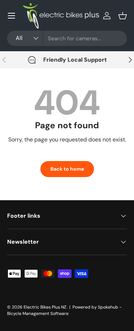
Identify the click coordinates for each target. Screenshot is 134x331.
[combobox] (67, 38)
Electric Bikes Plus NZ (45, 307)
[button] (122, 16)
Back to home (67, 169)
